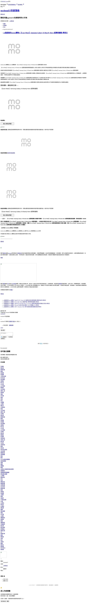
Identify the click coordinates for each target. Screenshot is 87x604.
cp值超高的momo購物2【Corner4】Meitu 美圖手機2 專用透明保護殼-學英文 (21, 301)
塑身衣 (2, 241)
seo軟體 (2, 475)
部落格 (5, 25)
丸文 (8, 283)
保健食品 (3, 438)
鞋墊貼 (2, 387)
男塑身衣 (19, 253)
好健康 (2, 436)
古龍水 (2, 541)
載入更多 (3, 330)
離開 (8, 601)
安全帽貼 (3, 379)
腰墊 (2, 464)
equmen (10, 253)
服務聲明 (56, 585)
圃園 (2, 543)
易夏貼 (2, 381)
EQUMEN (3, 547)
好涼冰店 (3, 377)
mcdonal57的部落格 (10, 10)
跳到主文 (3, 14)
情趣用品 (3, 517)
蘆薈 (2, 535)
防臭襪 (2, 374)
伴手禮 (2, 395)
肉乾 (2, 399)
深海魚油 (3, 444)
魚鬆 (2, 257)
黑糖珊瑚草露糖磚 (5, 472)
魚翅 (2, 408)
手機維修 (3, 524)
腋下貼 (2, 382)
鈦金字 (2, 504)
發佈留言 (3, 338)
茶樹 (2, 538)
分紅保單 (3, 451)
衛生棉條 (3, 527)
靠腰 (2, 462)
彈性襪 (2, 507)
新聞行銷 (3, 533)
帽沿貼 (2, 368)
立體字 (2, 494)
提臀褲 (2, 549)
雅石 (2, 456)
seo (1, 532)
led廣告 (2, 503)
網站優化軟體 (4, 474)
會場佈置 (3, 485)
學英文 (2, 293)
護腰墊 (2, 465)
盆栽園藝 (3, 454)
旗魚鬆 (60, 283)
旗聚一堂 (3, 390)
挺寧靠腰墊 (3, 461)
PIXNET (33, 585)
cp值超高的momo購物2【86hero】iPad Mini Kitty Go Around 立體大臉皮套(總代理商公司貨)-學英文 (26, 303)
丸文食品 (14, 283)
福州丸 (2, 405)
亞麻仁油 (3, 439)
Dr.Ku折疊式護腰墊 (5, 459)
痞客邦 (10, 321)
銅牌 (2, 496)
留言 (14, 321)
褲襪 (2, 509)
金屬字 (2, 498)
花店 (2, 480)
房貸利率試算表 (11, 153)
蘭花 (2, 457)
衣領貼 (2, 366)
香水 (2, 540)
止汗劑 (2, 384)
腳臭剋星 (3, 369)
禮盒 (11, 289)
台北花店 (3, 486)
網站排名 (3, 477)
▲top (2, 327)
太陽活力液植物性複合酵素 (7, 469)
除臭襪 (2, 373)
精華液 (2, 536)
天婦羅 (2, 402)
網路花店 (3, 481)
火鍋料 (2, 404)
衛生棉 (2, 525)
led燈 (2, 501)
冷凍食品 (3, 407)
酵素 (2, 446)
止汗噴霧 (3, 386)
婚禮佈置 (3, 483)
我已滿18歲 (3, 601)
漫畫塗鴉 (11, 325)
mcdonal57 (3, 313)
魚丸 (2, 400)
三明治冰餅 (3, 376)
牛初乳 (2, 443)
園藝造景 (3, 452)
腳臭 (2, 371)
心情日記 (12, 21)
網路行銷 (3, 530)
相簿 (4, 23)
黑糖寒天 (3, 470)
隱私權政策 (51, 585)
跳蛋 (2, 520)
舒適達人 (3, 529)
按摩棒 (2, 519)
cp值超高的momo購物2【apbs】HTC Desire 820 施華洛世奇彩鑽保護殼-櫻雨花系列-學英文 (24, 300)
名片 (4, 27)
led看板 (2, 506)
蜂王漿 (2, 441)
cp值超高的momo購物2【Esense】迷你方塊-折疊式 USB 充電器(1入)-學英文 (21, 305)
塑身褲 (2, 546)
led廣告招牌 (3, 499)
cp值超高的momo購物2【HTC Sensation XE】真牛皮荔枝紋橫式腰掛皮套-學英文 (22, 306)
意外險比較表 (4, 449)
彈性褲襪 (3, 511)
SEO (2, 478)
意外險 (2, 448)
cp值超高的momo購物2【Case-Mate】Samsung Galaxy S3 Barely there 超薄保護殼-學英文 (35, 33)
